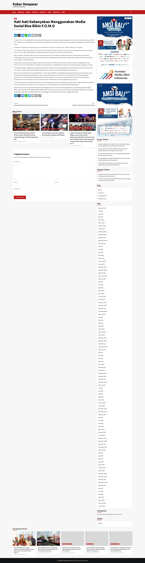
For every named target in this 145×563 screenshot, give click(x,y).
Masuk (100, 190)
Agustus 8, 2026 (77, 145)
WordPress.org (102, 198)
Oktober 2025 (102, 237)
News (14, 12)
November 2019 (102, 441)
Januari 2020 (101, 435)
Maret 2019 (101, 464)
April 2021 (101, 397)
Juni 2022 (100, 355)
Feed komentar (102, 195)
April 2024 (101, 290)
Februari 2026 (102, 225)
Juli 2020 (100, 417)
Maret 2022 (101, 364)
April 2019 (101, 461)
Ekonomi (35, 12)
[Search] (131, 12)
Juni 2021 (100, 391)
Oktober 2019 (102, 444)
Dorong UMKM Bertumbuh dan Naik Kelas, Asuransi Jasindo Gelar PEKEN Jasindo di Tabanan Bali (113, 159)
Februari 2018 (102, 503)
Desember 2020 (102, 408)
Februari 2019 (102, 467)
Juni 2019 (100, 456)
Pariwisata (42, 12)
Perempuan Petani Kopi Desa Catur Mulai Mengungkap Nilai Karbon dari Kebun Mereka (114, 154)
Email (57, 182)
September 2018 (102, 482)
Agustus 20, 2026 (118, 552)
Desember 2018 (102, 473)
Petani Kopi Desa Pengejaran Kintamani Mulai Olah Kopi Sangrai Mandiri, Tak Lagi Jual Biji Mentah (113, 164)
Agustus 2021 (102, 385)
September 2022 (102, 346)
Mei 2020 (100, 423)
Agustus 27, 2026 (21, 554)
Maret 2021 (101, 400)
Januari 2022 (101, 370)
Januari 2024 (101, 299)
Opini (49, 12)
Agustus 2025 (102, 243)
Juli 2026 (100, 211)
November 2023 (102, 305)
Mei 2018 (100, 494)
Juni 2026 (100, 214)
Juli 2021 (100, 388)
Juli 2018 (100, 488)
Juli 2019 (100, 453)
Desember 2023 (102, 302)
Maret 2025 (101, 258)
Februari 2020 (102, 432)
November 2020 (102, 411)
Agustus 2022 (102, 349)
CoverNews (77, 560)
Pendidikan (116, 543)
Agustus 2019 (102, 450)
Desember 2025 (102, 231)
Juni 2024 (100, 284)
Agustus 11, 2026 (50, 137)
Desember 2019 (102, 438)
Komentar (17, 161)
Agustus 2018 (102, 485)
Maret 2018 (101, 500)
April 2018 (101, 497)
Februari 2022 (102, 367)
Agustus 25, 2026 (70, 552)
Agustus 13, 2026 (21, 141)
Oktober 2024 (102, 273)
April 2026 (101, 220)
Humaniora (56, 12)
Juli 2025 (100, 246)
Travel (87, 128)
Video (63, 12)
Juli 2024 (100, 282)
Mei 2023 (100, 323)
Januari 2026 (101, 228)
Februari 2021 (102, 402)
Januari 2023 (101, 335)
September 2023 (102, 311)
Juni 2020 (100, 420)
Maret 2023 (101, 329)
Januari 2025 (101, 264)
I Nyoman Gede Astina (104, 174)
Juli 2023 (100, 317)
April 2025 (101, 255)
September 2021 (102, 382)
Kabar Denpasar (25, 4)
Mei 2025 (100, 252)
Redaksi (100, 523)
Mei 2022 (100, 358)
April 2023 (101, 326)
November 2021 (102, 376)
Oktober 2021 (102, 379)
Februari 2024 (102, 296)
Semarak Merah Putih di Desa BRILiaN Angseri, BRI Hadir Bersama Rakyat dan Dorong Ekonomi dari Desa (112, 149)
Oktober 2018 (102, 479)
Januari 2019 (101, 470)
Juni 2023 (100, 320)
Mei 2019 (100, 459)
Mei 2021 (100, 394)
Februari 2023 (102, 332)
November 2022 (102, 341)
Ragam (27, 128)
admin (16, 29)
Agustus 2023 (102, 314)
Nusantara (21, 12)
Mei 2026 (100, 217)
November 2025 (102, 234)
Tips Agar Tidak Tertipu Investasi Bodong (83, 104)
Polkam (28, 12)
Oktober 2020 (102, 414)
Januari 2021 (101, 405)
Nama (16, 182)
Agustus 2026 (102, 208)
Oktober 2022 (102, 343)
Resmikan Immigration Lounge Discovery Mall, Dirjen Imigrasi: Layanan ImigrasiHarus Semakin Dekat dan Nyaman (114, 145)
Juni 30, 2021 (22, 29)
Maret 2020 (101, 429)
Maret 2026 (101, 223)
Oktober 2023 (102, 308)
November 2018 (102, 476)
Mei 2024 (100, 287)
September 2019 (102, 447)
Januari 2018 (101, 506)
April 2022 (101, 361)
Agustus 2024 (102, 279)
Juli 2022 (100, 352)
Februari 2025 (102, 261)
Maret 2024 (101, 293)
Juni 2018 (100, 491)
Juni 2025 (100, 249)
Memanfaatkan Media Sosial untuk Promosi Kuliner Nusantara (31, 104)
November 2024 (102, 270)
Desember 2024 (102, 267)
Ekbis (15, 128)
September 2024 (102, 276)
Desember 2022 (102, 338)
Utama (62, 128)
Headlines (44, 128)
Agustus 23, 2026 (94, 552)
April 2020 (101, 426)
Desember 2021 (102, 373)
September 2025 (102, 240)
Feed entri (101, 192)
